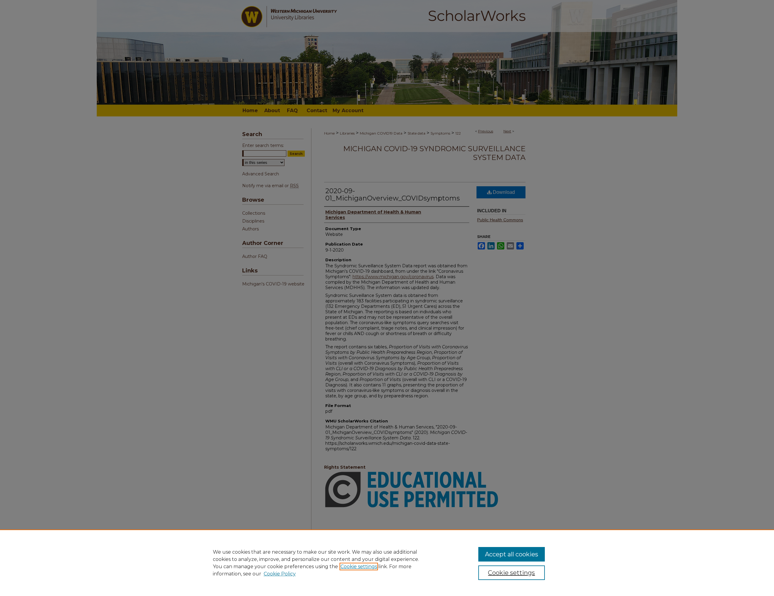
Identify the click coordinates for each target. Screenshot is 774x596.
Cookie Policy (280, 574)
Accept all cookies (511, 554)
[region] (387, 562)
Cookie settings (358, 566)
